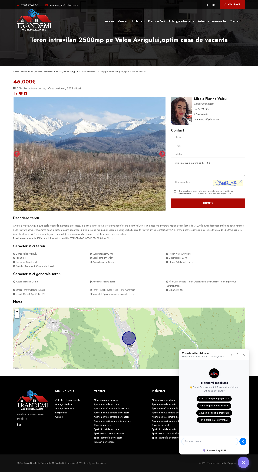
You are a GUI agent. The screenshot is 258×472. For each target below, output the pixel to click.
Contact (234, 4)
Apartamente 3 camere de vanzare (111, 417)
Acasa (109, 21)
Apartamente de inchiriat (164, 404)
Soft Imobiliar (69, 463)
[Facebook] (25, 94)
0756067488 (201, 114)
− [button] (17, 316)
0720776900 (202, 109)
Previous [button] (16, 153)
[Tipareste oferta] (15, 93)
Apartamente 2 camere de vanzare (111, 412)
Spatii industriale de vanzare (108, 437)
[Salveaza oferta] (21, 94)
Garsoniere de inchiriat (163, 400)
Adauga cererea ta (212, 21)
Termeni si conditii (216, 463)
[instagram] (214, 5)
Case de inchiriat (160, 425)
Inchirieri (138, 21)
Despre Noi (156, 21)
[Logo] (34, 21)
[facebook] (208, 5)
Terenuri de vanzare (104, 442)
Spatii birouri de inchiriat (164, 429)
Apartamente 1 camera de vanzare (111, 408)
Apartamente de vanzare (106, 404)
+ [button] (17, 311)
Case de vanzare (102, 425)
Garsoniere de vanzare (106, 400)
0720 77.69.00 (30, 5)
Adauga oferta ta (181, 21)
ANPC (202, 463)
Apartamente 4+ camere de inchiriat (170, 421)
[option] (89, 154)
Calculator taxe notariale (67, 400)
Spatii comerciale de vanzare (109, 433)
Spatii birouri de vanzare (106, 429)
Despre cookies (235, 463)
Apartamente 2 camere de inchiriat (169, 412)
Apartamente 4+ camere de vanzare (112, 421)
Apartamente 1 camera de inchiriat (169, 408)
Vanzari (123, 21)
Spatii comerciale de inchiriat (166, 433)
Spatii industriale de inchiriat (166, 437)
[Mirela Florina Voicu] (181, 111)
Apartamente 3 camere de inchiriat (169, 417)
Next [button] (162, 153)
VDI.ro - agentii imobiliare (92, 463)
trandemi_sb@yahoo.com (64, 5)
